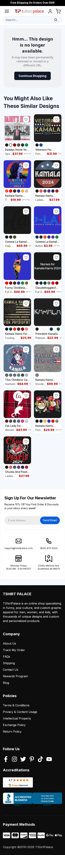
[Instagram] (14, 759)
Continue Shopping (32, 76)
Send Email (50, 520)
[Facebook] (6, 759)
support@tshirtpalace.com (19, 548)
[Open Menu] (7, 12)
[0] (58, 12)
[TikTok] (40, 759)
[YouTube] (49, 759)
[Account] (50, 12)
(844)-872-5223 (48, 548)
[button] (26, 119)
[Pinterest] (32, 759)
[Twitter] (23, 759)
